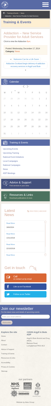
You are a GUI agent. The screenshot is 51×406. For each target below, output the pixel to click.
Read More (10, 223)
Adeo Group (29, 402)
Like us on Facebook (22, 287)
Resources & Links (8, 358)
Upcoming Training (11, 153)
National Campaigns (11, 165)
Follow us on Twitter (21, 294)
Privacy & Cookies (8, 367)
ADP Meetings (9, 173)
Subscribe (7, 322)
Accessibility (5, 362)
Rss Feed (34, 211)
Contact (4, 345)
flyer (28, 41)
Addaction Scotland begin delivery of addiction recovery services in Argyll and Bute (25, 65)
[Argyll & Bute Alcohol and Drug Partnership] (9, 4)
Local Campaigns (10, 161)
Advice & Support (7, 349)
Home (4, 13)
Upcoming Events (10, 149)
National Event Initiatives (13, 157)
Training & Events (12, 13)
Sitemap (4, 371)
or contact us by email (22, 279)
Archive (42, 211)
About (3, 340)
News (22, 13)
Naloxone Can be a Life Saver (26, 59)
